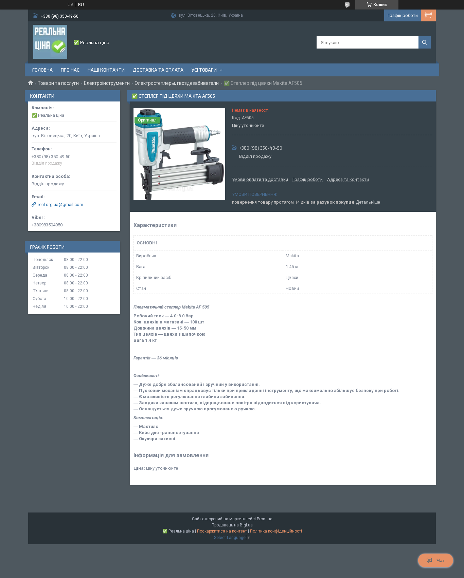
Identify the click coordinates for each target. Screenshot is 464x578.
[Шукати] (424, 42)
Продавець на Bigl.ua (232, 525)
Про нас (70, 70)
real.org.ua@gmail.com (60, 204)
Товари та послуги (58, 83)
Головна (42, 70)
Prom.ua (264, 519)
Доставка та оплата (158, 70)
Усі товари (204, 70)
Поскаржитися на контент (222, 531)
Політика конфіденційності (276, 531)
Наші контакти (106, 70)
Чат (440, 560)
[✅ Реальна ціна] (50, 42)
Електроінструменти (107, 83)
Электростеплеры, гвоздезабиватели (177, 83)
